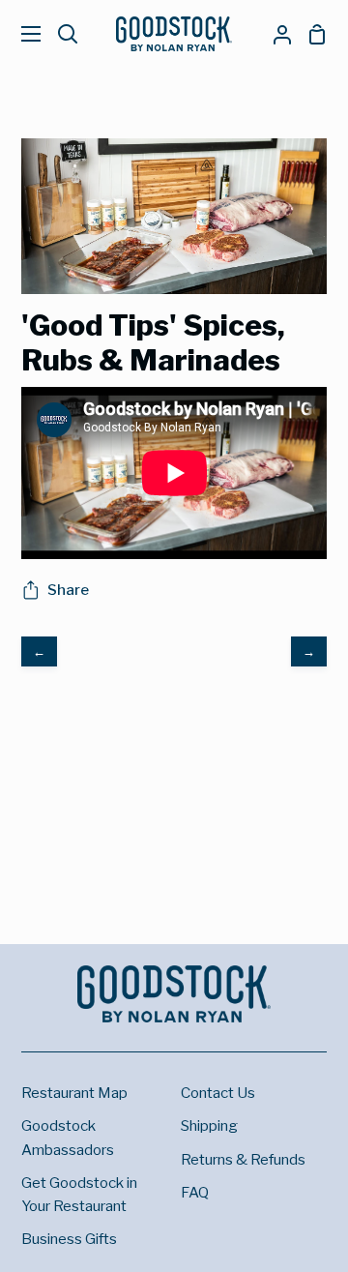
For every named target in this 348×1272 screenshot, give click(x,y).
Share (68, 589)
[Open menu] (21, 33)
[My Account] (274, 34)
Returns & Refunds (243, 1159)
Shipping (209, 1125)
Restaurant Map (74, 1092)
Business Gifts (69, 1238)
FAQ (195, 1192)
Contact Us (218, 1092)
